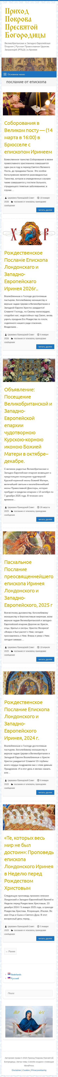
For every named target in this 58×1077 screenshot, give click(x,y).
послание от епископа (24, 202)
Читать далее (45, 210)
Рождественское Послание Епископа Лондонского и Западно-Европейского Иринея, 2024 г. (26, 720)
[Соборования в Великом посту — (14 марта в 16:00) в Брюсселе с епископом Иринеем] (29, 103)
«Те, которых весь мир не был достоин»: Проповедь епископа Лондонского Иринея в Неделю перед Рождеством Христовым (29, 863)
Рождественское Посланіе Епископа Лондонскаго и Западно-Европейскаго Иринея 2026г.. (26, 270)
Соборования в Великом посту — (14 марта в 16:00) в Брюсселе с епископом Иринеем (28, 137)
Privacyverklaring (38, 1070)
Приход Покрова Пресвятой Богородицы (25, 23)
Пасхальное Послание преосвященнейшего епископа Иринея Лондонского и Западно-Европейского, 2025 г (28, 583)
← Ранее (10, 951)
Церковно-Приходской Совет (21, 198)
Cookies (26, 1070)
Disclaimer (16, 1070)
